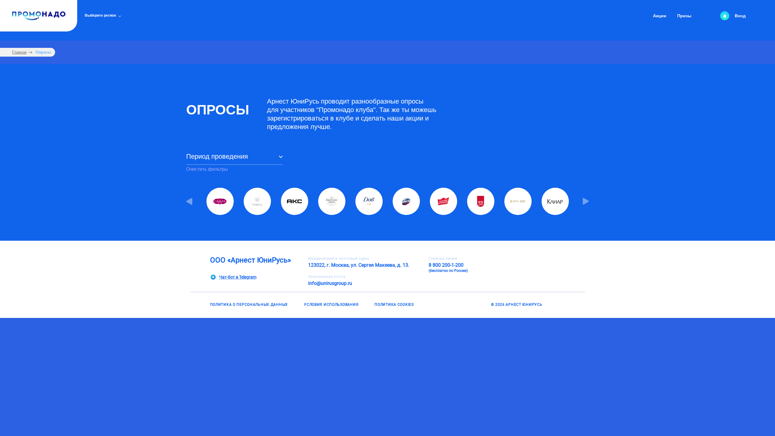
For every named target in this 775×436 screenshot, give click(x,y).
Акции (659, 15)
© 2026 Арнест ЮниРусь (516, 304)
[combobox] (234, 158)
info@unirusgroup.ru (330, 283)
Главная (19, 52)
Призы (684, 15)
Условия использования (331, 304)
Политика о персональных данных (249, 304)
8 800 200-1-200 (448, 267)
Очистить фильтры (207, 169)
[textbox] (234, 158)
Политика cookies (394, 304)
